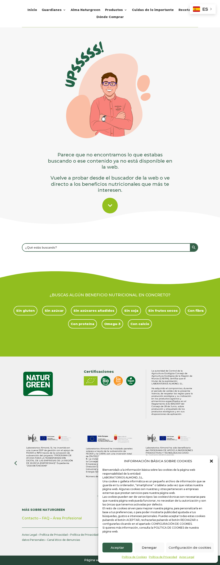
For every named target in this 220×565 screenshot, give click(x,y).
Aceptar (117, 548)
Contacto (30, 518)
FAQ (45, 518)
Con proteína (82, 324)
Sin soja (131, 311)
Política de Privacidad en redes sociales (96, 534)
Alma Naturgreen (85, 10)
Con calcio (139, 324)
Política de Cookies (134, 557)
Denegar (149, 548)
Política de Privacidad (163, 557)
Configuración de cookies (190, 548)
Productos (114, 10)
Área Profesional (67, 518)
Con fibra (196, 311)
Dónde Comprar (110, 17)
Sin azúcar (54, 311)
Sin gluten (25, 311)
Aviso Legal (186, 557)
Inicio (32, 10)
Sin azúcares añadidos (93, 311)
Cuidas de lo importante (153, 10)
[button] (211, 461)
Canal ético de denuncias (63, 539)
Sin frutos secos (163, 311)
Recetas (185, 10)
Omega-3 (112, 324)
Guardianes (52, 10)
